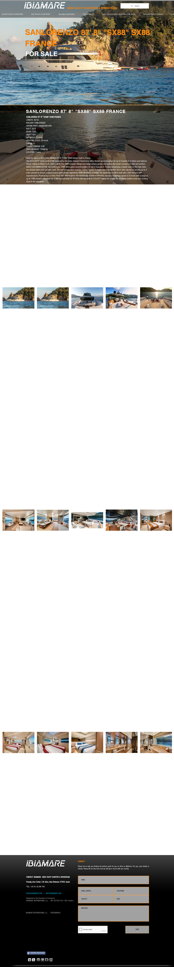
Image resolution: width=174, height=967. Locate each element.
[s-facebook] (33, 959)
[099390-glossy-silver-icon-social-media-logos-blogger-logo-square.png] (46, 959)
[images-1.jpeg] (42, 959)
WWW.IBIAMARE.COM (34, 893)
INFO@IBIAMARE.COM (53, 893)
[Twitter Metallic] (29, 959)
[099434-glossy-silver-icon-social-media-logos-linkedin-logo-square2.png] (38, 959)
